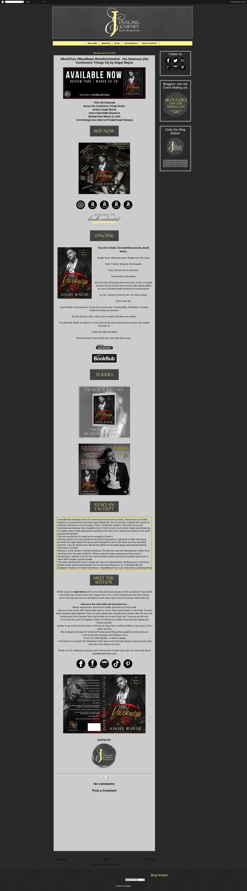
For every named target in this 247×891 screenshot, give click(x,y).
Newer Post (61, 859)
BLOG (117, 43)
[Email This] (101, 777)
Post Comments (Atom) (110, 864)
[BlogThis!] (103, 777)
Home (106, 859)
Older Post (150, 859)
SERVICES (105, 43)
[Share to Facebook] (108, 777)
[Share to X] (106, 777)
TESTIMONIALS (131, 43)
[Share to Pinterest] (110, 777)
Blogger (128, 886)
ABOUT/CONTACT (149, 43)
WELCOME (92, 43)
